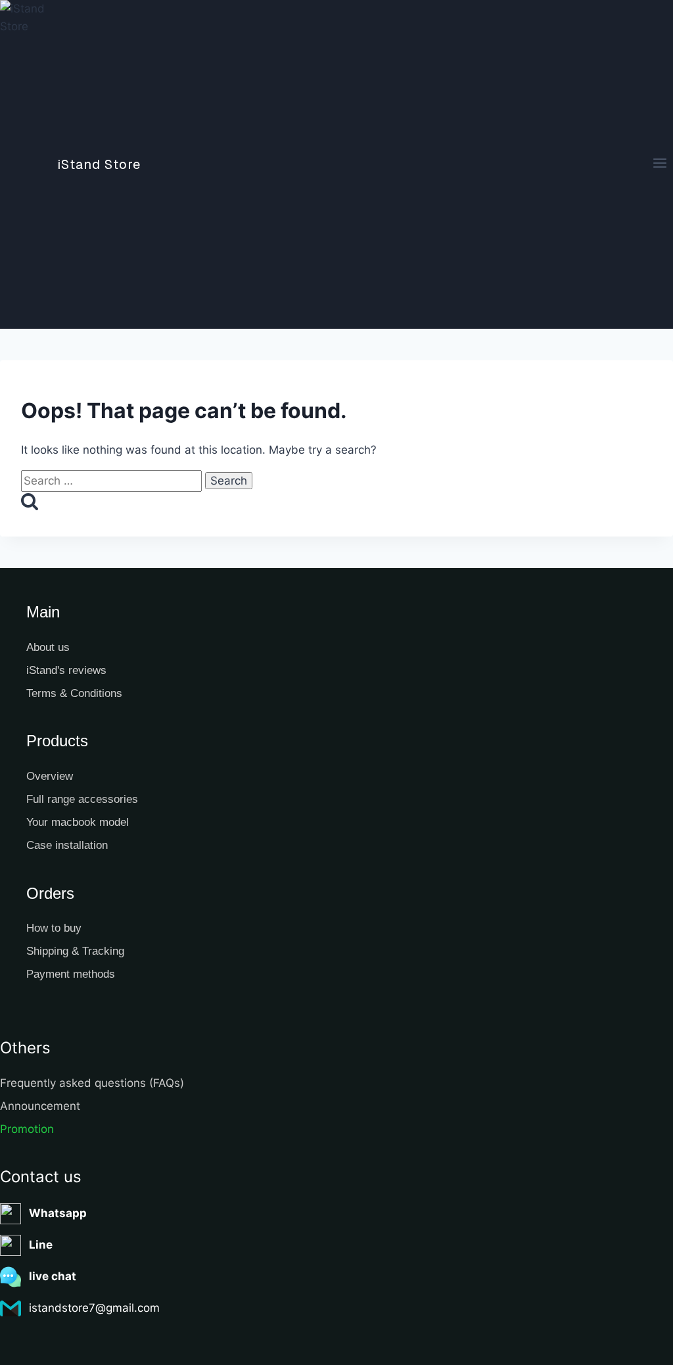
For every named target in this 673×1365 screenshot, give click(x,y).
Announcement (40, 1106)
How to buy (53, 928)
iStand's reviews (66, 670)
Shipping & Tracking (75, 951)
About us (48, 647)
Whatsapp (58, 1213)
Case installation (67, 845)
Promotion (27, 1129)
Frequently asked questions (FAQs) (92, 1083)
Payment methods (70, 974)
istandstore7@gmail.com (94, 1307)
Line (41, 1244)
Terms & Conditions (74, 693)
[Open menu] (659, 164)
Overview (49, 776)
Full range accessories (82, 799)
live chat (52, 1276)
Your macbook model (77, 822)
